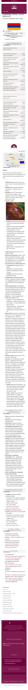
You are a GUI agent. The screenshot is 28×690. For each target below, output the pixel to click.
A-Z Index (5, 681)
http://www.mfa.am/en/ (11, 547)
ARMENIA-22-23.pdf (10, 39)
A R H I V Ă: (5, 589)
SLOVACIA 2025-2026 (8, 606)
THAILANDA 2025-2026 (8, 608)
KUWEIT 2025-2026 (7, 602)
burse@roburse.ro (11, 663)
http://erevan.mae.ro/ (14, 525)
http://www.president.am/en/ (12, 535)
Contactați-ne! (14, 681)
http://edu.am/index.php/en (12, 544)
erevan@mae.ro (13, 523)
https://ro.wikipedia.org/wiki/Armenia (16, 574)
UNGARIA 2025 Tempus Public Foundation (12, 613)
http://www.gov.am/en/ (14, 540)
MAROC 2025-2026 (7, 604)
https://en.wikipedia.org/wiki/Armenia (16, 571)
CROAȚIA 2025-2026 (7, 600)
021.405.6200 (12, 661)
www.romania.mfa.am (14, 508)
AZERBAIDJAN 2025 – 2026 (9, 593)
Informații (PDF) (21, 151)
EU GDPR (21, 681)
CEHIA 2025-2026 (7, 598)
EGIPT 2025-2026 (7, 591)
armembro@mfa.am (14, 506)
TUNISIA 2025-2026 (7, 610)
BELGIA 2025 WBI (7, 595)
